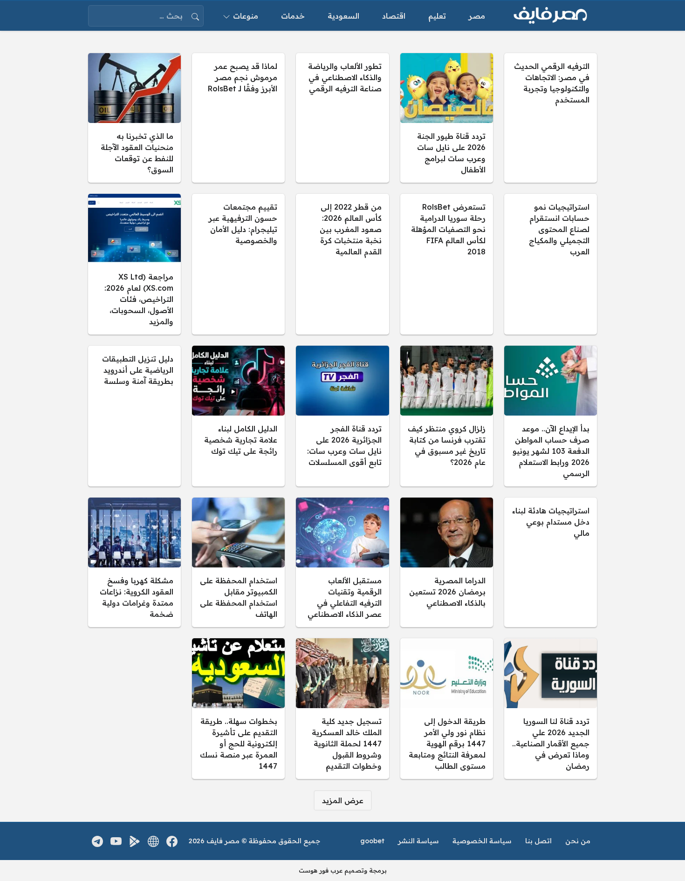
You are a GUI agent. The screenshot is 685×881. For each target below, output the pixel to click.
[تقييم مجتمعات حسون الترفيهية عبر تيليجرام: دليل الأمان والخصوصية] (238, 264)
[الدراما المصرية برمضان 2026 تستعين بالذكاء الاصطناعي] (446, 562)
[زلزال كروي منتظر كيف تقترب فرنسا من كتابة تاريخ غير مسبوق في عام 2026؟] (446, 416)
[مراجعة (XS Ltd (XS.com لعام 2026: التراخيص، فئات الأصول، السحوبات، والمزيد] (134, 264)
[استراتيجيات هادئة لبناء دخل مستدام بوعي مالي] (550, 562)
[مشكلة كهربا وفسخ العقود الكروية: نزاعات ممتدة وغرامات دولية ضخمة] (134, 562)
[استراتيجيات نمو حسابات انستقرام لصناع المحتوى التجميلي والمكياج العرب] (550, 264)
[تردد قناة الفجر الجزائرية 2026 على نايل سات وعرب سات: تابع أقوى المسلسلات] (342, 416)
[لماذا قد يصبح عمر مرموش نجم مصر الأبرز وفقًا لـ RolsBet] (238, 118)
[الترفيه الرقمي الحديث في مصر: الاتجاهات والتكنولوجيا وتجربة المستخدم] (550, 118)
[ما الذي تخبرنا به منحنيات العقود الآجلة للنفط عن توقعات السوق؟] (134, 118)
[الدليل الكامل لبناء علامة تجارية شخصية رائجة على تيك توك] (238, 416)
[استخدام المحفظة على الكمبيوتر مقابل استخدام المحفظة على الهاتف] (238, 562)
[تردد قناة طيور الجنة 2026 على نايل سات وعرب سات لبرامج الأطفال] (446, 118)
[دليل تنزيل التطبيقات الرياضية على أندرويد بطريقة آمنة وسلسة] (134, 416)
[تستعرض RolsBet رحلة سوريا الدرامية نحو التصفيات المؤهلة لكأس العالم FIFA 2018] (446, 264)
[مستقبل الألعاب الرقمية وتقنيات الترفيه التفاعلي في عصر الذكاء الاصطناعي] (342, 562)
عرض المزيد (342, 800)
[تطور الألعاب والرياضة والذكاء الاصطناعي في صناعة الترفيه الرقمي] (342, 118)
